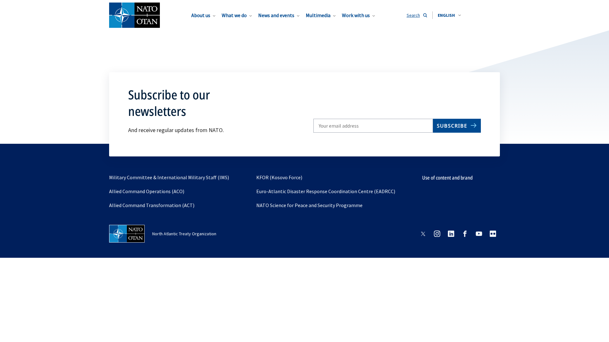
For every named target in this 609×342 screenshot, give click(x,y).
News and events (276, 15)
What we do (234, 15)
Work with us (356, 15)
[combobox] (449, 15)
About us (200, 15)
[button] (449, 15)
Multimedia (318, 15)
